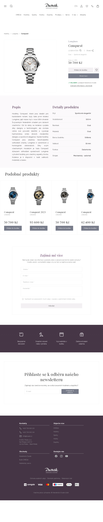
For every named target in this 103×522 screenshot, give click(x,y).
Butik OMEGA (23, 460)
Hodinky (6, 33)
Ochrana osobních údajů (38, 478)
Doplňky (56, 442)
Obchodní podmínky (53, 478)
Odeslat (51, 306)
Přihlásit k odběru (70, 391)
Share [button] (89, 51)
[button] (11, 6)
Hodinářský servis (25, 463)
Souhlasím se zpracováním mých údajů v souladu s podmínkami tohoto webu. (50, 299)
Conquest (24, 33)
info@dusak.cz (27, 436)
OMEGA (56, 428)
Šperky (56, 435)
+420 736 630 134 (29, 432)
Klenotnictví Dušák (25, 456)
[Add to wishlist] (96, 70)
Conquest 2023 (38, 212)
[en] (76, 6)
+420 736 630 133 (29, 428)
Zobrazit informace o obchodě (81, 86)
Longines (15, 33)
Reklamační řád (67, 478)
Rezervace (84, 76)
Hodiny (56, 439)
